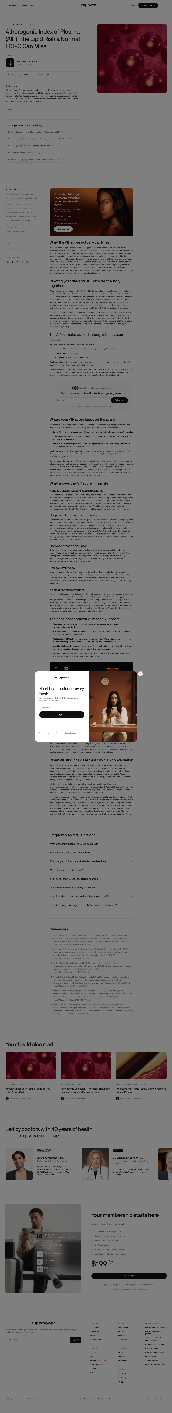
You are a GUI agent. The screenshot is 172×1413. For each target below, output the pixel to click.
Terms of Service (70, 733)
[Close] (140, 673)
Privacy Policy (49, 735)
